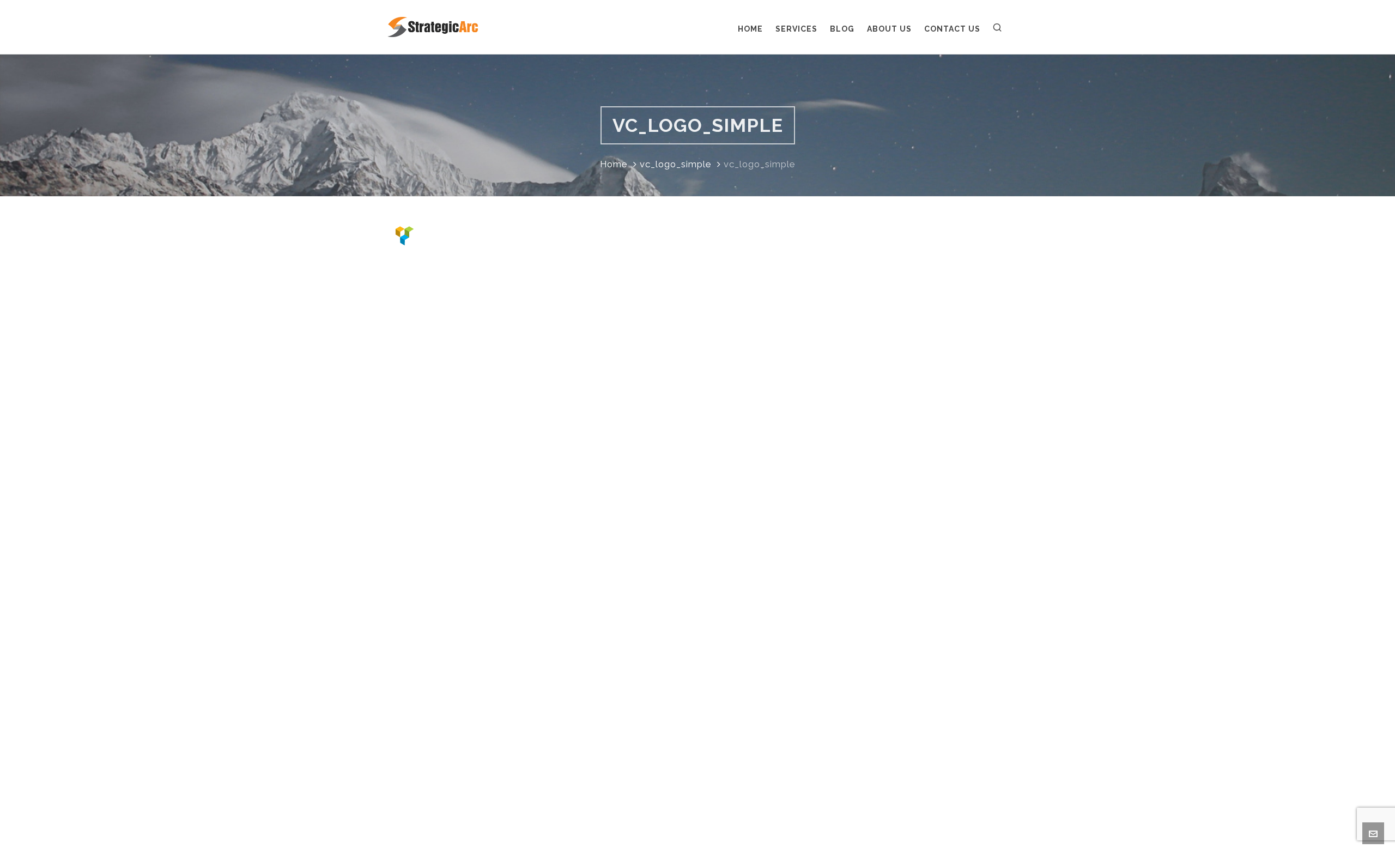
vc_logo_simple (676, 164)
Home (614, 164)
